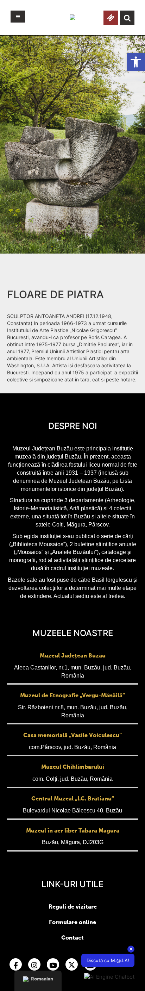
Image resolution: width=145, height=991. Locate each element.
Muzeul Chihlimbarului (72, 767)
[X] (71, 964)
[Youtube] (53, 964)
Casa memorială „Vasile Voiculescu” (72, 735)
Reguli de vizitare (73, 907)
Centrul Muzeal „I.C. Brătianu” (72, 799)
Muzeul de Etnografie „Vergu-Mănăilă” (72, 696)
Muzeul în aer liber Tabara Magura (72, 831)
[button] (136, 62)
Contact (72, 938)
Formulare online (72, 922)
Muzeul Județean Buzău (73, 656)
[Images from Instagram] (34, 964)
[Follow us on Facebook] (16, 964)
